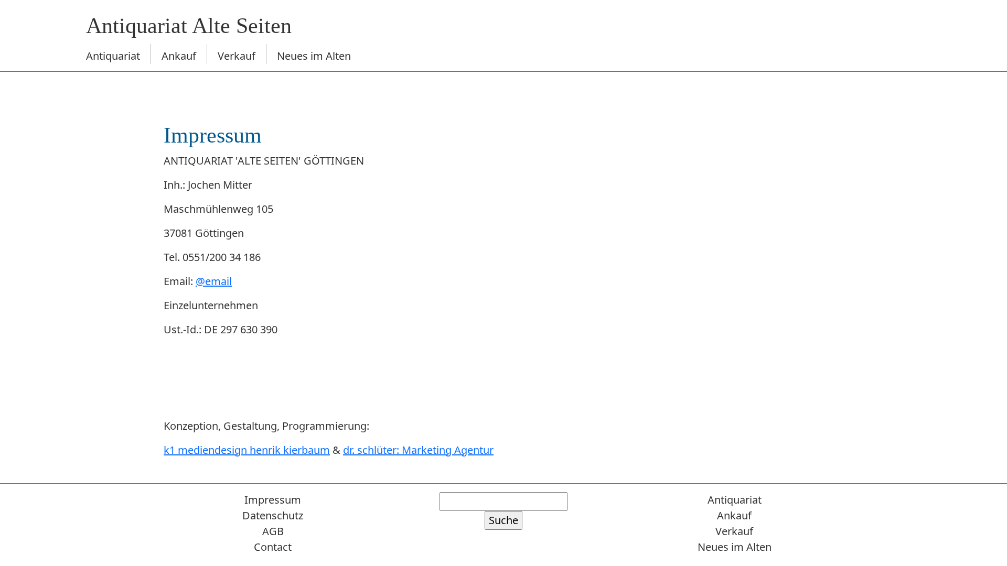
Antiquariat (113, 56)
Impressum (272, 500)
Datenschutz (272, 515)
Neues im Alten (314, 56)
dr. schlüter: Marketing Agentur (418, 450)
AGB (273, 531)
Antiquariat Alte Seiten (189, 26)
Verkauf (236, 56)
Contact (273, 547)
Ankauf (179, 56)
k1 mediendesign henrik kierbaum (247, 450)
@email (214, 281)
